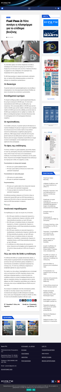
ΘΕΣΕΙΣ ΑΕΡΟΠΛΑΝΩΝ (48, 361)
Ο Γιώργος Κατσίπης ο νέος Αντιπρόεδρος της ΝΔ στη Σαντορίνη (50, 226)
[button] (55, 8)
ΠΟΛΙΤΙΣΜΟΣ (25, 353)
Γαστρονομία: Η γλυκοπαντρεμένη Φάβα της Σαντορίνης (50, 219)
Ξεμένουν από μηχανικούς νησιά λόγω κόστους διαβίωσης (50, 279)
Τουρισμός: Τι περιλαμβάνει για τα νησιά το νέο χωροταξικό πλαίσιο (50, 233)
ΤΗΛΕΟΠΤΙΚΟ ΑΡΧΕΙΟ (48, 350)
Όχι (34, 389)
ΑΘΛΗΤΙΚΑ (24, 357)
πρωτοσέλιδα (50, 99)
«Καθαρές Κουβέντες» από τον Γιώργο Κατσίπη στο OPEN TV (50, 185)
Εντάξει (29, 389)
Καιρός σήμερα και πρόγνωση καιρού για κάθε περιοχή (51, 125)
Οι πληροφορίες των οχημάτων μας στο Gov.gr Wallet (50, 272)
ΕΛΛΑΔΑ (8, 17)
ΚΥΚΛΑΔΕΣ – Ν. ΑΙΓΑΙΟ (28, 346)
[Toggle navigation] (29, 8)
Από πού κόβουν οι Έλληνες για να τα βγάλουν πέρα (50, 265)
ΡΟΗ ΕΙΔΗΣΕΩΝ (26, 361)
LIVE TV (44, 346)
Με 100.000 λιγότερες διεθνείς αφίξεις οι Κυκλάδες (49, 240)
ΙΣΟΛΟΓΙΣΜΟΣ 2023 (6, 369)
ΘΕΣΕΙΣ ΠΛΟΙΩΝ (46, 357)
